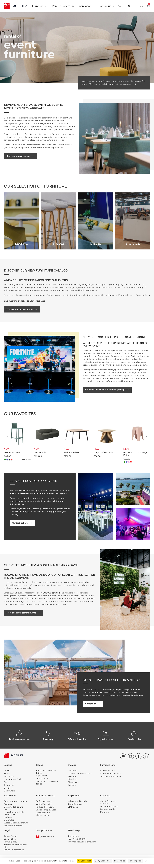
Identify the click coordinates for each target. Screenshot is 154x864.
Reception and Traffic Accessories (14, 813)
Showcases (73, 782)
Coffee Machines (44, 801)
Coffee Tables (42, 778)
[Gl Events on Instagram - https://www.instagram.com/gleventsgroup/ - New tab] (131, 756)
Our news (104, 812)
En (128, 6)
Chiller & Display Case (46, 810)
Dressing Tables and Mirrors (13, 808)
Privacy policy (10, 842)
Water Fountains (44, 804)
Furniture (37, 6)
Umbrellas (9, 820)
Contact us (90, 704)
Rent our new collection (18, 156)
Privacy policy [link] (135, 861)
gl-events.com (47, 836)
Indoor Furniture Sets (110, 773)
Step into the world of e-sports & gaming (105, 390)
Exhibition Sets (107, 770)
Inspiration (85, 6)
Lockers (72, 785)
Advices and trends (77, 801)
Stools (7, 773)
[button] (6, 437)
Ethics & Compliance (14, 850)
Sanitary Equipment (13, 826)
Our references (75, 804)
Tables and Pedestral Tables (46, 771)
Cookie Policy (10, 836)
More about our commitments (21, 613)
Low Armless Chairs (13, 779)
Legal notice (10, 839)
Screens (8, 804)
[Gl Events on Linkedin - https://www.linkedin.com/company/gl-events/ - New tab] (146, 756)
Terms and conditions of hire (15, 846)
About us (105, 6)
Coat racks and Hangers (15, 801)
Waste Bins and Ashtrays (16, 823)
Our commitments (109, 806)
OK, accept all (84, 861)
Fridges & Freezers (45, 807)
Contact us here (20, 523)
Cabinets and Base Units (80, 773)
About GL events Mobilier (108, 802)
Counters (72, 770)
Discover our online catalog (19, 309)
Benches (8, 788)
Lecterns (8, 817)
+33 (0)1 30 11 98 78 (77, 839)
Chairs (7, 770)
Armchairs (9, 776)
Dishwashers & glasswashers (43, 814)
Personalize (119, 861)
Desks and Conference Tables (47, 782)
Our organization (108, 809)
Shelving (72, 779)
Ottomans (9, 785)
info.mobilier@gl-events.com (82, 842)
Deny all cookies (102, 861)
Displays (72, 776)
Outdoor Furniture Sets (111, 776)
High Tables (41, 776)
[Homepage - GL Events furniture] (17, 6)
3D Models (73, 807)
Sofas (6, 782)
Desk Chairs (9, 791)
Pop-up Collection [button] (63, 6)
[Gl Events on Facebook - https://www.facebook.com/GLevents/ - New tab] (138, 756)
